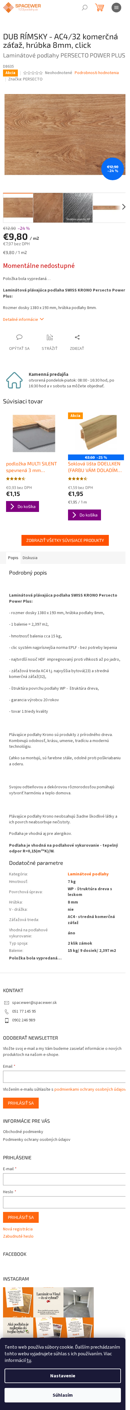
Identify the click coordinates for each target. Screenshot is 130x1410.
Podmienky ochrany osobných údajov (36, 1140)
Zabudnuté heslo (18, 1236)
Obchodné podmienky (23, 1132)
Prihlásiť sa (21, 1103)
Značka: (25, 79)
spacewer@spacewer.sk (34, 1003)
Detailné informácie (20, 320)
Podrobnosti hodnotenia (97, 73)
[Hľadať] (85, 8)
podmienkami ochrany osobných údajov (90, 1089)
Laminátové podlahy (88, 874)
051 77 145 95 (24, 1011)
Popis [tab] (13, 558)
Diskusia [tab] (30, 558)
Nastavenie (62, 1376)
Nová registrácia (18, 1229)
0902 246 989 (23, 1020)
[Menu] (116, 8)
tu (29, 1360)
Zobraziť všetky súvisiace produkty (65, 540)
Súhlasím (63, 1395)
